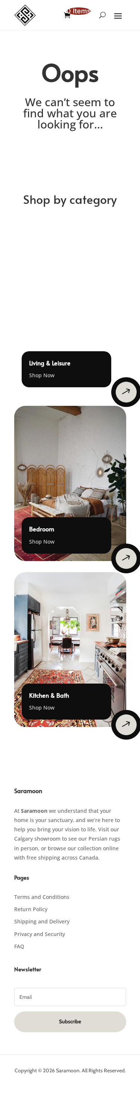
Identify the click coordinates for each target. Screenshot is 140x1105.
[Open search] (102, 15)
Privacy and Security (39, 934)
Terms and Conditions (41, 896)
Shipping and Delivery (41, 921)
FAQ (19, 946)
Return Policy (30, 909)
